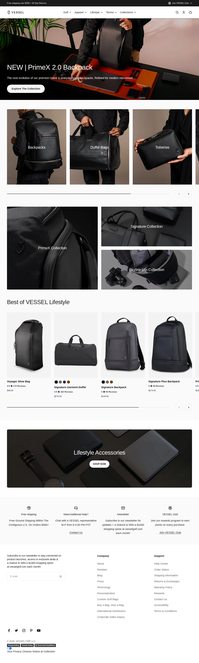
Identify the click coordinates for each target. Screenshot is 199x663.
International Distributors (111, 611)
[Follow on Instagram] (24, 630)
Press (100, 581)
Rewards (159, 593)
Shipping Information (166, 575)
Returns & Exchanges (166, 581)
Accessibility (161, 605)
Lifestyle (95, 12)
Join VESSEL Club (180, 3)
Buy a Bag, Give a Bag (110, 605)
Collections (126, 12)
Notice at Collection (43, 651)
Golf (65, 12)
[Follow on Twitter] (16, 630)
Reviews (102, 569)
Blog (99, 575)
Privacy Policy (13, 645)
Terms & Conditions (165, 611)
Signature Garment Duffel (70, 387)
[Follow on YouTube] (39, 630)
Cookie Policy (27, 645)
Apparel (79, 12)
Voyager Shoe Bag (18, 381)
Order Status (161, 569)
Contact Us (75, 532)
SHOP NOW (99, 464)
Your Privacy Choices (19, 651)
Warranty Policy (163, 587)
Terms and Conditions (46, 645)
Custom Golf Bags (107, 599)
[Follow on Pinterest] (31, 630)
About (100, 563)
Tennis (110, 12)
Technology (103, 587)
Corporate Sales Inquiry (111, 617)
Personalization (106, 593)
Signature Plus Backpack (164, 381)
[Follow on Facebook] (9, 630)
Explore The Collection (26, 88)
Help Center (161, 563)
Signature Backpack (113, 387)
